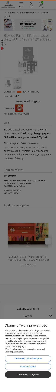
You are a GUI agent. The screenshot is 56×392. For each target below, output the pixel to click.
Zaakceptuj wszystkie (28, 374)
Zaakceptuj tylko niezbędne (28, 358)
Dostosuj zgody (28, 366)
